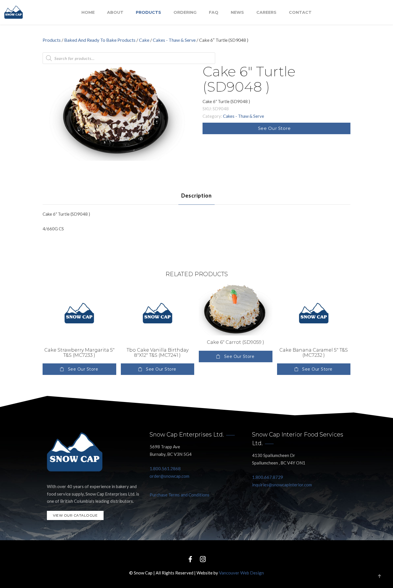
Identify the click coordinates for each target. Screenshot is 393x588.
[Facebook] (190, 558)
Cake (144, 40)
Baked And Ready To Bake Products (100, 40)
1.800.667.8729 (267, 477)
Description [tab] (196, 195)
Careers (266, 12)
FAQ (213, 12)
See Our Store (274, 128)
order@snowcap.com (169, 476)
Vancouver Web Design (241, 572)
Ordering (185, 12)
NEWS (237, 12)
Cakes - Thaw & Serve (174, 40)
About (115, 12)
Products (148, 12)
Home (88, 12)
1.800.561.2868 (165, 468)
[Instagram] (203, 558)
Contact (300, 12)
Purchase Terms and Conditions (179, 494)
